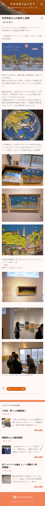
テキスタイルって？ (22, 4)
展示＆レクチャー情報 (16, 389)
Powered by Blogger (24, 497)
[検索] (41, 4)
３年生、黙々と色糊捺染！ (14, 410)
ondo (6, 265)
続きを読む (38, 430)
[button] (41, 18)
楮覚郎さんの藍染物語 (12, 437)
